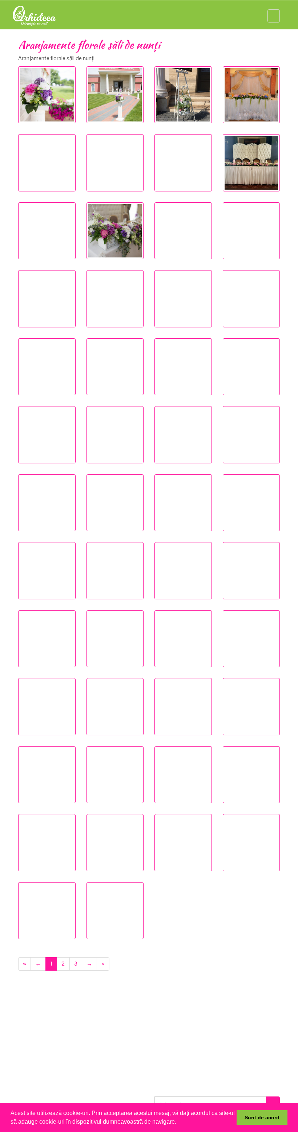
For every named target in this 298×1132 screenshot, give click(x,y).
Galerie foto (40, 1038)
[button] (179, 1122)
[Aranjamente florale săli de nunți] (47, 95)
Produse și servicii (47, 1030)
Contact (36, 1071)
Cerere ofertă (42, 1054)
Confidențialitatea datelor (193, 1030)
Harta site (174, 1038)
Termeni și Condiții (184, 1021)
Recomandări (42, 1063)
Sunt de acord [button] (262, 1117)
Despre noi (39, 1021)
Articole (35, 1046)
